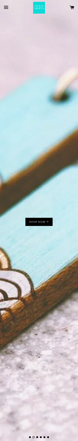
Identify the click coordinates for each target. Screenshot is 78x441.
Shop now (37, 221)
